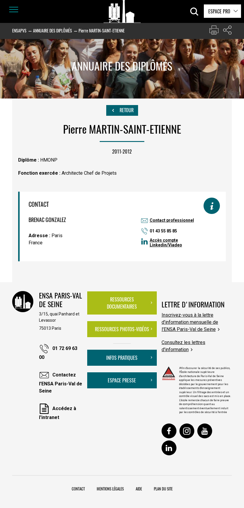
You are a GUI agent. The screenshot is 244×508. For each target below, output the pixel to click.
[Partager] (227, 31)
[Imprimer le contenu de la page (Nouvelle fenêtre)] (213, 31)
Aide (139, 489)
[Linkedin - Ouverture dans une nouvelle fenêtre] (169, 447)
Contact (78, 489)
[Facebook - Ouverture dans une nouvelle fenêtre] (169, 430)
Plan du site (163, 489)
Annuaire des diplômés (52, 30)
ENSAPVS (19, 30)
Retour (126, 110)
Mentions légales (110, 489)
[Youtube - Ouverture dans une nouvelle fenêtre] (204, 430)
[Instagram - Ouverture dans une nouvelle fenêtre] (186, 430)
